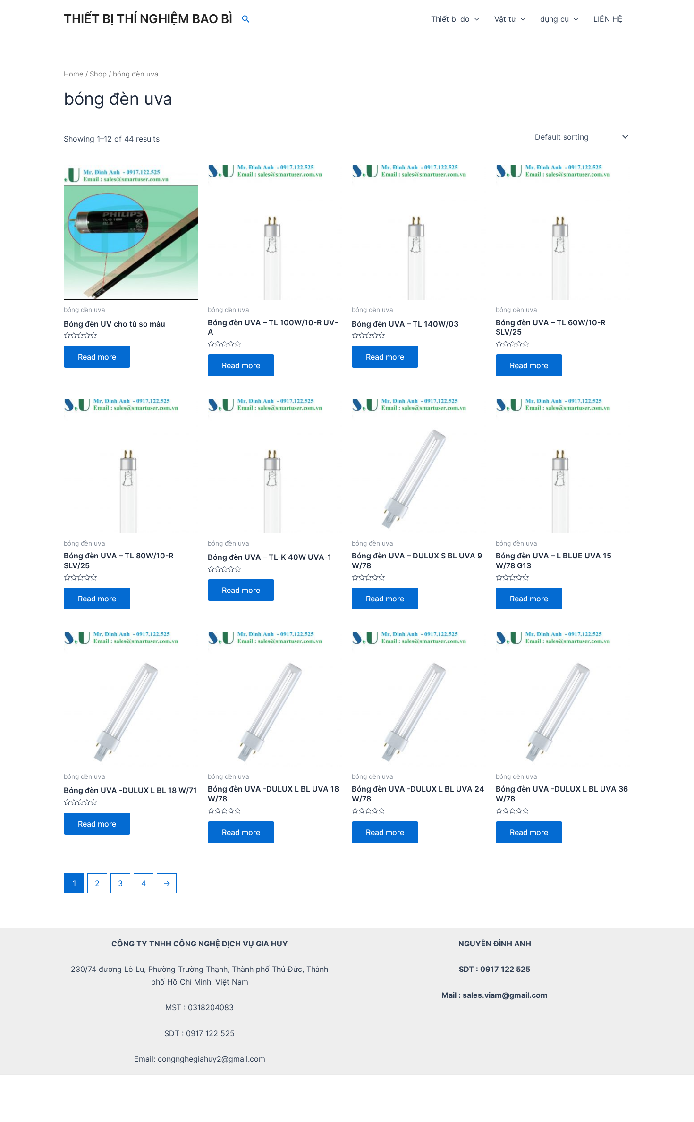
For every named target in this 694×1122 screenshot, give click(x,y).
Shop (98, 74)
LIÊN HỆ (608, 19)
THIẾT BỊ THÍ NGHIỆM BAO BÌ (148, 18)
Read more (97, 357)
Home (74, 74)
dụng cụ (554, 19)
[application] (474, 19)
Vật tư (505, 19)
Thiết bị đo (450, 19)
